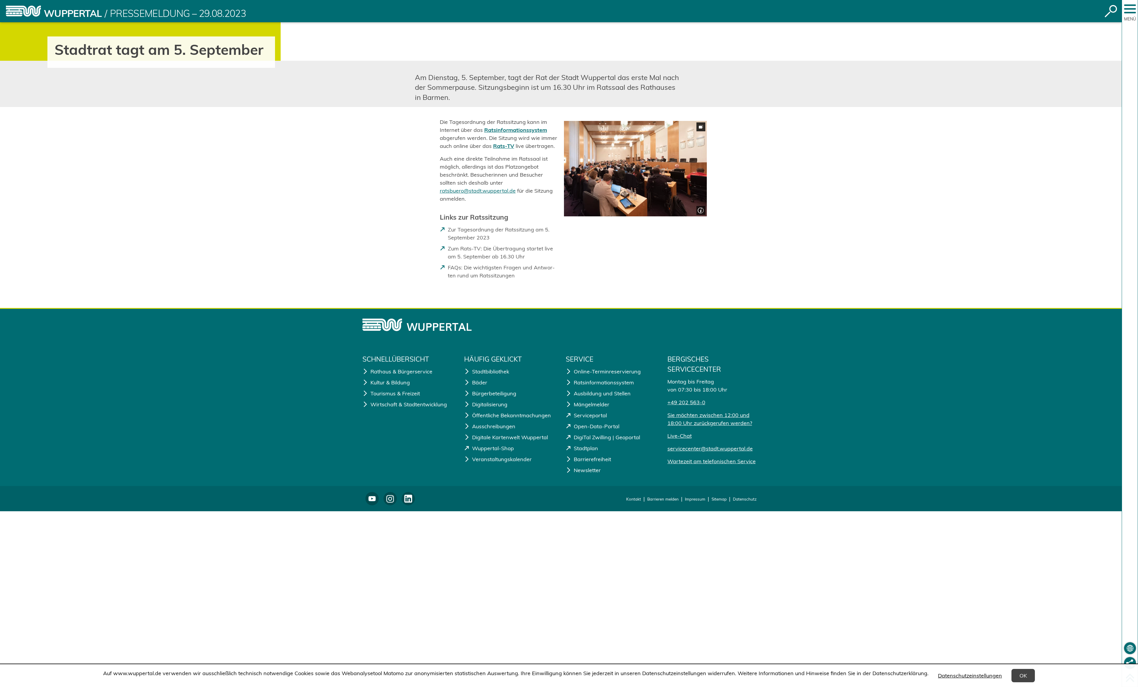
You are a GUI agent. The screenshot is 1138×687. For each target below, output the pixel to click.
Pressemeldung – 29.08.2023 (178, 13)
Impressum (695, 498)
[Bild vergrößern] (635, 168)
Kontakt (633, 498)
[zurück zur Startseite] (23, 11)
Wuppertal (73, 13)
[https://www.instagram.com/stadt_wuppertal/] (390, 498)
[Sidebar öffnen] (1130, 9)
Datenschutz (745, 498)
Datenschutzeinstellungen (970, 675)
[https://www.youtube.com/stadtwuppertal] (372, 498)
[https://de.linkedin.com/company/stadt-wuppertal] (408, 498)
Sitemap (719, 498)
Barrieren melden (663, 498)
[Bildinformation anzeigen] (700, 209)
